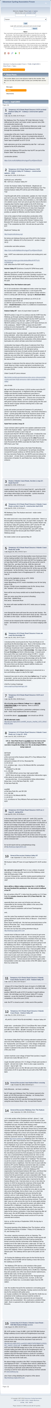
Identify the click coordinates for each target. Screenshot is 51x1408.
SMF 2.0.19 (17, 1400)
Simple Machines (34, 1400)
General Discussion (17, 855)
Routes (11, 481)
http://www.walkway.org (17, 1139)
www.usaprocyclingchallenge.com (15, 686)
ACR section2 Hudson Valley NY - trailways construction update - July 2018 (25, 112)
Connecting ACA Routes (19, 1323)
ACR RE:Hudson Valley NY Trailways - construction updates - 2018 (22, 171)
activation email (30, 13)
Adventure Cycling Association (33, 1398)
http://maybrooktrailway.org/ (13, 234)
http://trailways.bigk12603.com (16, 847)
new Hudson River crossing (35, 1083)
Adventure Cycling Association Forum (18, 2)
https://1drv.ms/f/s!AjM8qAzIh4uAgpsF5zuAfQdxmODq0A (23, 160)
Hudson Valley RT (31, 855)
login (29, 11)
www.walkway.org (12, 1372)
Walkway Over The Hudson (34, 1110)
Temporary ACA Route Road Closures (22, 110)
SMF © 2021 (25, 1400)
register (35, 11)
